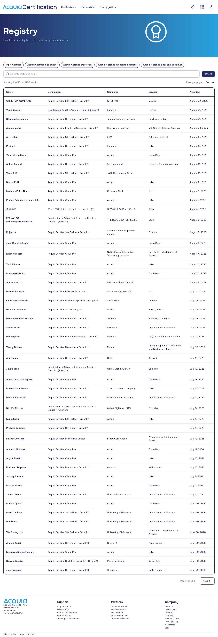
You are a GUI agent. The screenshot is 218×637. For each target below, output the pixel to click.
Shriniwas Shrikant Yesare (20, 552)
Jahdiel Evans (13, 494)
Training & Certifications (68, 619)
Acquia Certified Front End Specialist (117, 65)
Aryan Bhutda (13, 458)
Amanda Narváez (15, 449)
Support (62, 602)
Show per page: (194, 82)
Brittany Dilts (13, 337)
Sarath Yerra (13, 327)
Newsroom (170, 625)
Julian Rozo (12, 369)
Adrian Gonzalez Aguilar (19, 379)
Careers (168, 613)
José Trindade (13, 570)
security (31, 634)
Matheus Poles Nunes (18, 191)
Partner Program (118, 610)
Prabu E (10, 146)
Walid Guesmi (13, 110)
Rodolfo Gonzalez (16, 273)
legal (22, 634)
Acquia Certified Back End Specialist (162, 65)
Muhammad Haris (16, 397)
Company (171, 602)
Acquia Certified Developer (77, 65)
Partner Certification (120, 619)
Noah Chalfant (14, 512)
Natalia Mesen (14, 485)
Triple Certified (13, 65)
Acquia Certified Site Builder (42, 65)
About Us (169, 607)
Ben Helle (11, 521)
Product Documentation (68, 613)
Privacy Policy (171, 622)
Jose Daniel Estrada (17, 243)
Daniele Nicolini (14, 561)
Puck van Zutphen (16, 467)
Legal (167, 628)
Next (205, 581)
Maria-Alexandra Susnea (19, 318)
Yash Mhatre (13, 264)
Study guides (108, 7)
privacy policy (9, 634)
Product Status (64, 616)
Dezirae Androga (15, 439)
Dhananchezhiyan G (17, 119)
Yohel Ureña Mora (16, 155)
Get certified (88, 7)
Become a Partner (119, 607)
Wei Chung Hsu (14, 532)
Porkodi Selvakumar (17, 388)
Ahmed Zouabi (14, 543)
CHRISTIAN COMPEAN (18, 101)
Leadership (170, 616)
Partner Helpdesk (119, 616)
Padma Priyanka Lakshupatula (22, 200)
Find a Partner (117, 613)
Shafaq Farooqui (15, 476)
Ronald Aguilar (14, 503)
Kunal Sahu (12, 419)
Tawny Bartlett (14, 347)
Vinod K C (11, 173)
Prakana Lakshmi (15, 428)
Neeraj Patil (12, 182)
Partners (117, 602)
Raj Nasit (11, 232)
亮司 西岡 (11, 209)
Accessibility (171, 610)
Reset (208, 74)
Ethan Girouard (14, 254)
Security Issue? (172, 619)
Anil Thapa (12, 358)
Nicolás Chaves (14, 408)
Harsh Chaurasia (15, 291)
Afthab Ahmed (14, 164)
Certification (67, 7)
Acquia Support (64, 607)
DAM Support (63, 610)
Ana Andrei (12, 282)
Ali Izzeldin (12, 137)
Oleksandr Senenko (17, 300)
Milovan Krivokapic (16, 309)
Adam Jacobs (13, 128)
